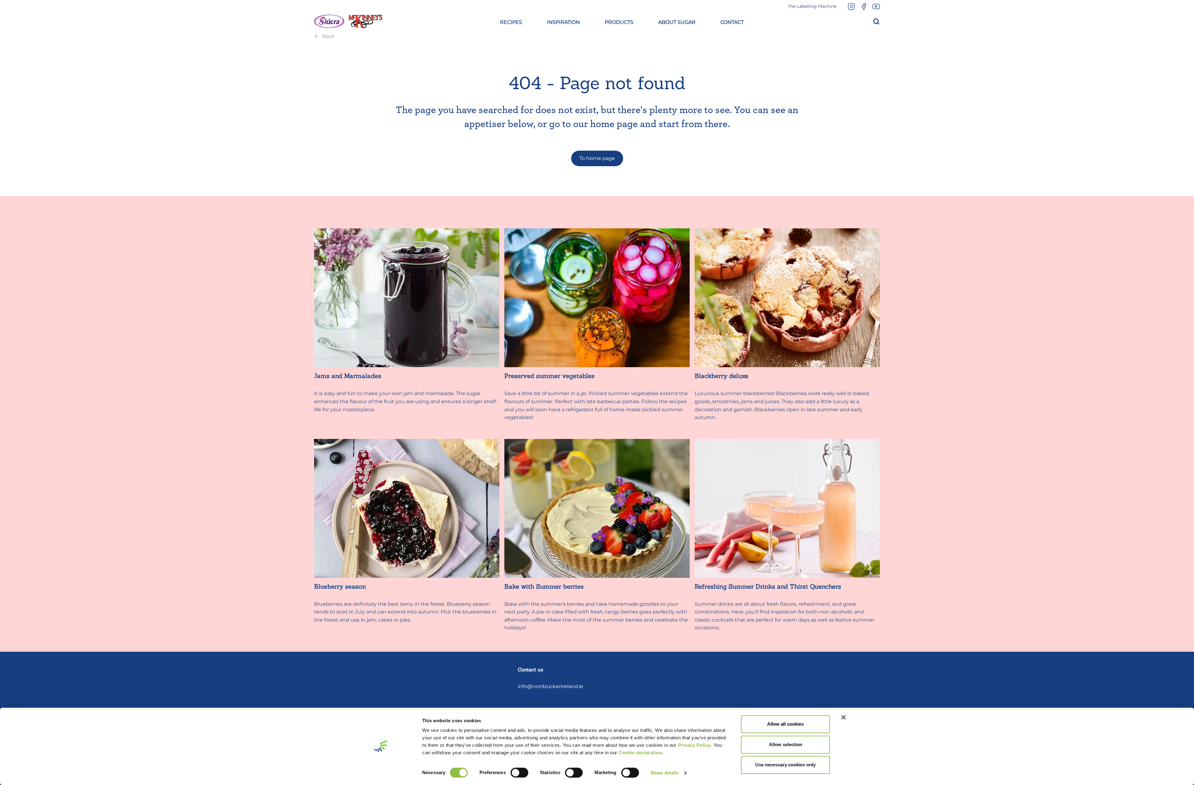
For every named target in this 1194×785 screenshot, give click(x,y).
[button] (511, 21)
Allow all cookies (785, 724)
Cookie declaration (640, 752)
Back (328, 36)
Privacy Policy (694, 745)
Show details (664, 772)
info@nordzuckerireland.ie (550, 686)
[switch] (519, 773)
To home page (597, 158)
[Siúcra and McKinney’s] (348, 21)
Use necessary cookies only (785, 764)
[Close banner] (843, 717)
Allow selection (785, 744)
